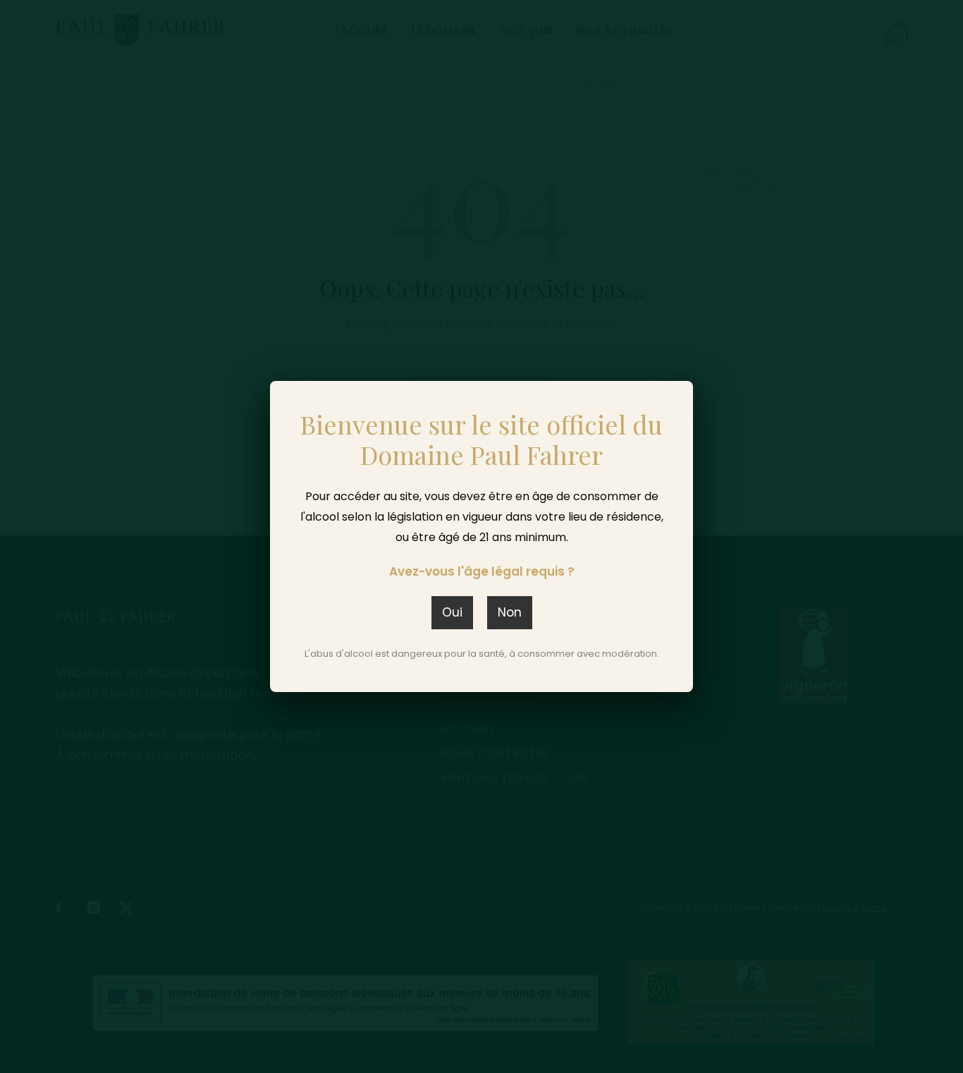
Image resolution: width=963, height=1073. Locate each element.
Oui (452, 612)
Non (510, 612)
